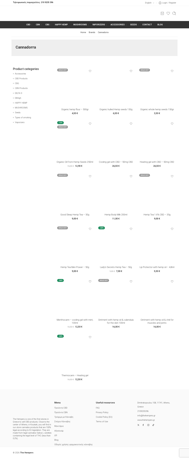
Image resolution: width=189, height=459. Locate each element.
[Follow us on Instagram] (148, 425)
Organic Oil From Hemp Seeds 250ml (75, 162)
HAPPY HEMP (61, 25)
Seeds (133, 25)
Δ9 (55, 435)
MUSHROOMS (80, 25)
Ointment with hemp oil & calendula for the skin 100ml (116, 321)
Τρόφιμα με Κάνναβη (63, 417)
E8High (18, 98)
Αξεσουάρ (59, 431)
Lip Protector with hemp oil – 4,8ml (157, 267)
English (148, 3)
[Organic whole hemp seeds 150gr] (157, 86)
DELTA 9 (18, 93)
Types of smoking (23, 117)
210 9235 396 (47, 2)
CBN (38, 25)
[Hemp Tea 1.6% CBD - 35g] (157, 191)
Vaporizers (98, 25)
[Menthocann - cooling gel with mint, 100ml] (75, 297)
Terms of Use (102, 421)
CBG (47, 25)
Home (83, 32)
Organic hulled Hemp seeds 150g (115, 109)
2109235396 (142, 411)
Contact (147, 25)
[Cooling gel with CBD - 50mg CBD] (116, 139)
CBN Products (21, 88)
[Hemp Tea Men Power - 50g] (75, 244)
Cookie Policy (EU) (104, 417)
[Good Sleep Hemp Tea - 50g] (75, 191)
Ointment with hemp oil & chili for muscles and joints (157, 321)
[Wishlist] (90, 71)
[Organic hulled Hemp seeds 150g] (116, 86)
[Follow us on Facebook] (143, 425)
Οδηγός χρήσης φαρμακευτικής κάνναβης (73, 444)
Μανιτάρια (59, 426)
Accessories (118, 25)
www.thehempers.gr (146, 420)
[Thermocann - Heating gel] (75, 352)
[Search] (174, 13)
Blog (160, 25)
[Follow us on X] (138, 425)
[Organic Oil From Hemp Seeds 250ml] (75, 139)
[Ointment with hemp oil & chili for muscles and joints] (157, 297)
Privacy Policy (102, 412)
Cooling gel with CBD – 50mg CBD (116, 162)
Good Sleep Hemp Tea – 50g (74, 214)
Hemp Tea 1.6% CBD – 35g (157, 214)
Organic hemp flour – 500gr (75, 109)
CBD (28, 25)
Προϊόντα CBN (61, 412)
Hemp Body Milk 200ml (116, 214)
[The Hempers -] (94, 13)
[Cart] (162, 13)
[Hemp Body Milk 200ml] (116, 191)
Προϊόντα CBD (60, 408)
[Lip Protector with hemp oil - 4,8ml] (157, 244)
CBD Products (21, 78)
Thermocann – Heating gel (75, 375)
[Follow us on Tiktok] (153, 425)
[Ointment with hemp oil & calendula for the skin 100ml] (116, 297)
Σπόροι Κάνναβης (62, 421)
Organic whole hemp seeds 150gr (157, 109)
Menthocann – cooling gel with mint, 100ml (75, 321)
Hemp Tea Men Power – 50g (75, 267)
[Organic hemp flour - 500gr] (75, 86)
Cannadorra (103, 32)
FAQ (97, 408)
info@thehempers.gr (146, 415)
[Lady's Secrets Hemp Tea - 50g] (116, 244)
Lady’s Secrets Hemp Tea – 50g (116, 267)
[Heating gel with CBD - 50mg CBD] (157, 139)
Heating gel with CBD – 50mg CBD (157, 162)
